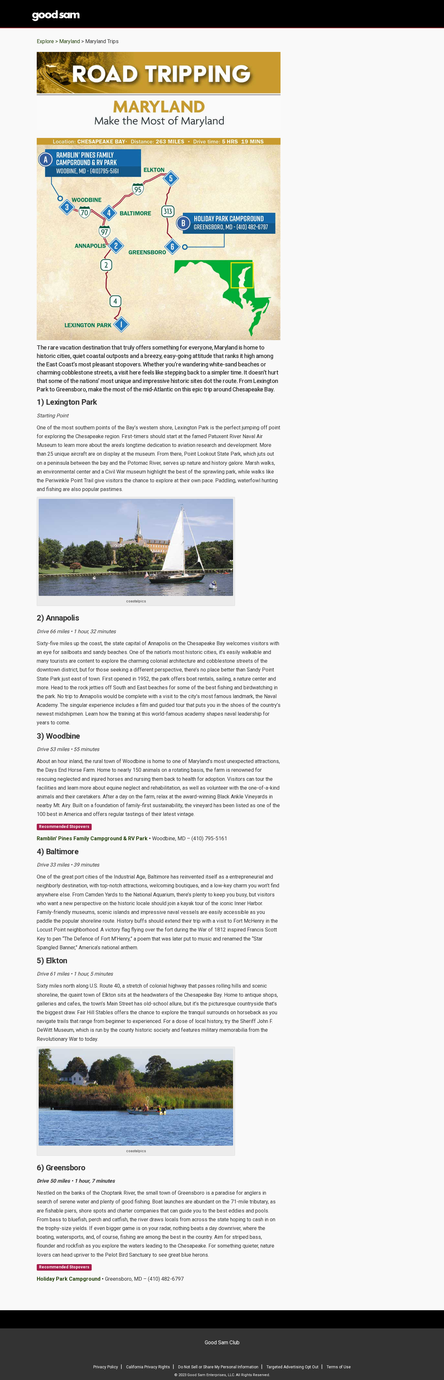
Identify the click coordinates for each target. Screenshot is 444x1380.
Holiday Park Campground (68, 1279)
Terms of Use (339, 1367)
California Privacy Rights (148, 1367)
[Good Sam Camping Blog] (76, 14)
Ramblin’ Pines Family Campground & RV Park (92, 838)
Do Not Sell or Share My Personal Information (218, 1367)
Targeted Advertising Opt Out (293, 1367)
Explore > (47, 41)
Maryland (70, 41)
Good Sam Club (222, 1342)
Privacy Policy (105, 1367)
